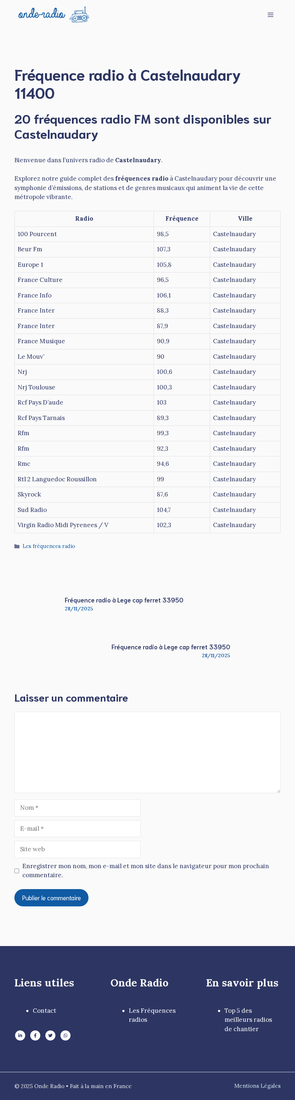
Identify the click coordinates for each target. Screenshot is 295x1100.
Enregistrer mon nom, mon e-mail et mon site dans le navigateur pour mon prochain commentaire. (145, 870)
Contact (44, 1011)
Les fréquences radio (49, 546)
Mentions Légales (257, 1085)
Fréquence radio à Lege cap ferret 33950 (124, 600)
